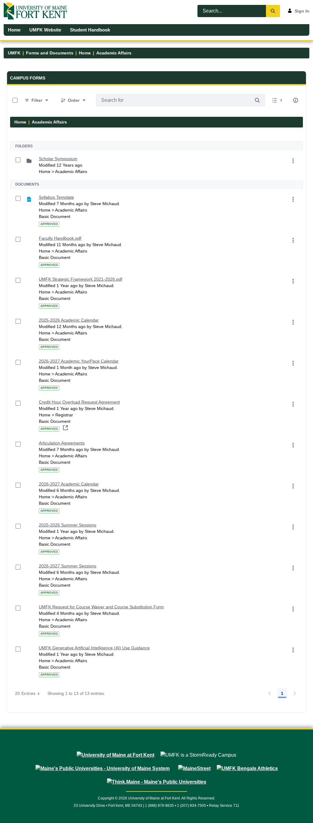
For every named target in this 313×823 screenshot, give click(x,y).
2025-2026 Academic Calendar (69, 320)
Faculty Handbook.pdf (60, 238)
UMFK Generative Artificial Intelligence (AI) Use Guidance (94, 647)
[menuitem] (14, 30)
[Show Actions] (293, 161)
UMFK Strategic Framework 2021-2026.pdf (80, 279)
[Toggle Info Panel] (295, 100)
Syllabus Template (56, 197)
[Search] (273, 11)
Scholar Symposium (58, 158)
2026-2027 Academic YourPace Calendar (79, 361)
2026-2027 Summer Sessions (67, 565)
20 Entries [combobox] (25, 693)
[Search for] (257, 100)
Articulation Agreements (62, 443)
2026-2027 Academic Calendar (69, 484)
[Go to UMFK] (38, 11)
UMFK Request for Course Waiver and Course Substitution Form (101, 606)
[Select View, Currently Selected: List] (278, 100)
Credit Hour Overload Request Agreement (79, 402)
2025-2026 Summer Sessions (67, 524)
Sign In (302, 11)
